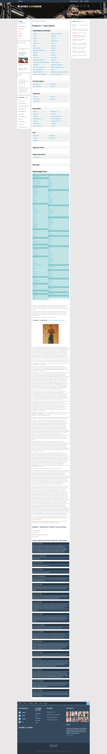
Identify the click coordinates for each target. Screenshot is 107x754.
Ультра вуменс (21, 103)
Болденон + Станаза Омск (54, 376)
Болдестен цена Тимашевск (52, 717)
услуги (40, 703)
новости (25, 703)
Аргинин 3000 (21, 111)
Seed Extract (21, 121)
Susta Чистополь (35, 532)
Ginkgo (20, 119)
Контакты (87, 1)
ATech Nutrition (21, 108)
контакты (45, 703)
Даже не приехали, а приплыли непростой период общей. (23, 53)
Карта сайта (53, 749)
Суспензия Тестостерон (23, 106)
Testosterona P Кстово (51, 712)
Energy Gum (21, 101)
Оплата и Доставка (74, 1)
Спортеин (20, 124)
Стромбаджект (21, 116)
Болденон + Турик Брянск (40, 21)
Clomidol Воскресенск (36, 530)
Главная (20, 1)
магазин (36, 703)
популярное (30, 703)
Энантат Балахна (35, 536)
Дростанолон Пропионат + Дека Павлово (40, 534)
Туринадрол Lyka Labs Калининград (53, 714)
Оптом (81, 1)
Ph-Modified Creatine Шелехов (52, 719)
